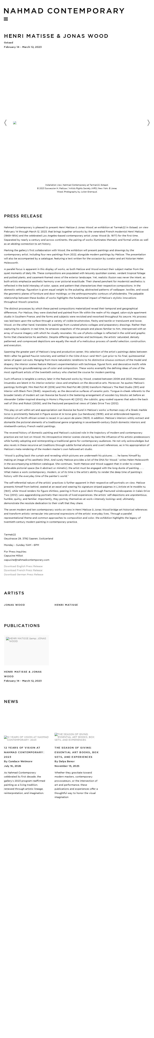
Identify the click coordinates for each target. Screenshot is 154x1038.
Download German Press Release (23, 574)
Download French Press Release (23, 570)
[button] (5, 123)
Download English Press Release (23, 566)
